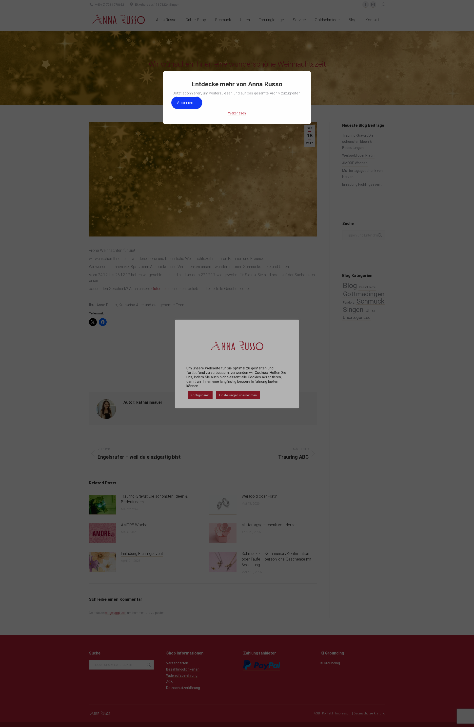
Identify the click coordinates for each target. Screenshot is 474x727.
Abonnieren (187, 102)
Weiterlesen (237, 113)
